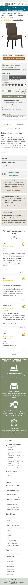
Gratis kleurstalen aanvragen (14, 206)
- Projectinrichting (11, 540)
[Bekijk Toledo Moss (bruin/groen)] (5, 78)
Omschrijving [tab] (7, 124)
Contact (9, 520)
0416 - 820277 (11, 473)
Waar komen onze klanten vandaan (16, 528)
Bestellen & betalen (12, 494)
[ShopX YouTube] (12, 485)
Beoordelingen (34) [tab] (14, 128)
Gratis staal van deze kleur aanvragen (14, 58)
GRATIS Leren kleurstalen (13, 554)
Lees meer (4, 152)
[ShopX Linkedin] (18, 485)
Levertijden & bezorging (13, 497)
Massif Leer (10, 561)
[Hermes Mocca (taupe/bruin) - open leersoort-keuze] (9, 84)
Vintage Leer (10, 566)
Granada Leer (10, 571)
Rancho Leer (10, 569)
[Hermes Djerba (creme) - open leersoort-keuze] (3, 84)
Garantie (9, 502)
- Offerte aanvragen (12, 543)
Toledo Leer (10, 559)
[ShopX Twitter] (15, 485)
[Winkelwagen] (25, 4)
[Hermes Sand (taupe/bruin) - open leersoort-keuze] (6, 84)
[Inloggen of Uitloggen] (22, 4)
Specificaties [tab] (20, 124)
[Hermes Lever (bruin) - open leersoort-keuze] (12, 84)
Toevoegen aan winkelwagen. (15, 96)
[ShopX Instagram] (9, 485)
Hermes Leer (10, 556)
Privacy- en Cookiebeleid (13, 509)
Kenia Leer (10, 564)
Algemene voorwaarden (13, 507)
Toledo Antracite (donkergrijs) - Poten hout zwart (13, 117)
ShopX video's (10, 523)
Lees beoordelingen (13, 175)
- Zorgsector (10, 538)
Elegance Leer (10, 574)
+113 (26, 84)
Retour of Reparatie (12, 504)
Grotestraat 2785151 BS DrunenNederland (12, 447)
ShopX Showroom (11, 518)
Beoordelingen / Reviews (13, 525)
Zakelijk (9, 530)
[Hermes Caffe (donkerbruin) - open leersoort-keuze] (22, 84)
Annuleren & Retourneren (13, 499)
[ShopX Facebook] (6, 485)
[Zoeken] (19, 4)
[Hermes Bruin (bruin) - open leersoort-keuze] (19, 84)
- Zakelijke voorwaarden (13, 545)
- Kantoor (9, 535)
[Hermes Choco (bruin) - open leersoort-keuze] (15, 84)
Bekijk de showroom (14, 190)
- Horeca (9, 533)
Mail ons (10, 475)
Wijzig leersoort (17, 77)
